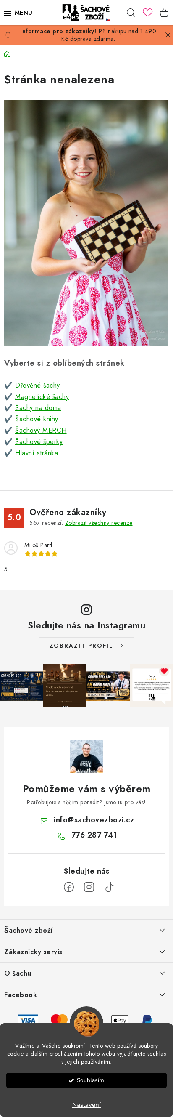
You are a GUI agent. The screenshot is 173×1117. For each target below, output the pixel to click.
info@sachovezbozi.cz (94, 819)
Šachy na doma (38, 407)
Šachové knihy (36, 419)
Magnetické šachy (42, 397)
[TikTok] (109, 887)
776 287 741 (94, 835)
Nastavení (86, 1105)
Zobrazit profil (81, 645)
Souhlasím (90, 1080)
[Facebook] (69, 887)
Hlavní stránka (36, 453)
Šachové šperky (39, 442)
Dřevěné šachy (37, 385)
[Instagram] (89, 887)
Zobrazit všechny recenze (99, 523)
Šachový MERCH (41, 430)
